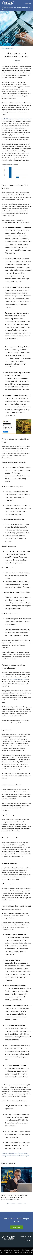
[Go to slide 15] (24, 1203)
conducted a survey (24, 119)
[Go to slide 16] (25, 1203)
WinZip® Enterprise (7, 119)
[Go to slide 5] (12, 1203)
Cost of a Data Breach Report (19, 679)
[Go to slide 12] (20, 1203)
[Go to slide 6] (13, 1203)
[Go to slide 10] (18, 1203)
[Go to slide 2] (8, 1203)
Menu (29, 3)
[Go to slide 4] (11, 1203)
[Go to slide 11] (19, 1203)
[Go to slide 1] (7, 1203)
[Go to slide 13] (21, 1203)
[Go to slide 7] (14, 1203)
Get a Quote (16, 1227)
